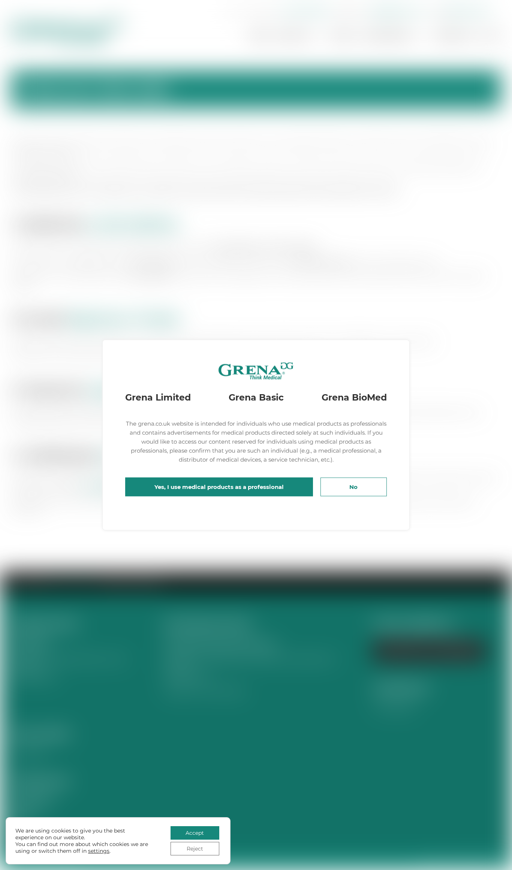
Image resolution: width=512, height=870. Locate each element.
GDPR (19, 816)
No (353, 486)
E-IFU (492, 36)
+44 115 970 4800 (303, 10)
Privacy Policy (32, 802)
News (342, 36)
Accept (195, 833)
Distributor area (466, 10)
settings (98, 851)
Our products (387, 36)
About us (295, 36)
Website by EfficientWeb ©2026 (460, 862)
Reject (195, 848)
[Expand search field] (232, 11)
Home (259, 36)
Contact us (454, 36)
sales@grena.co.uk (396, 10)
